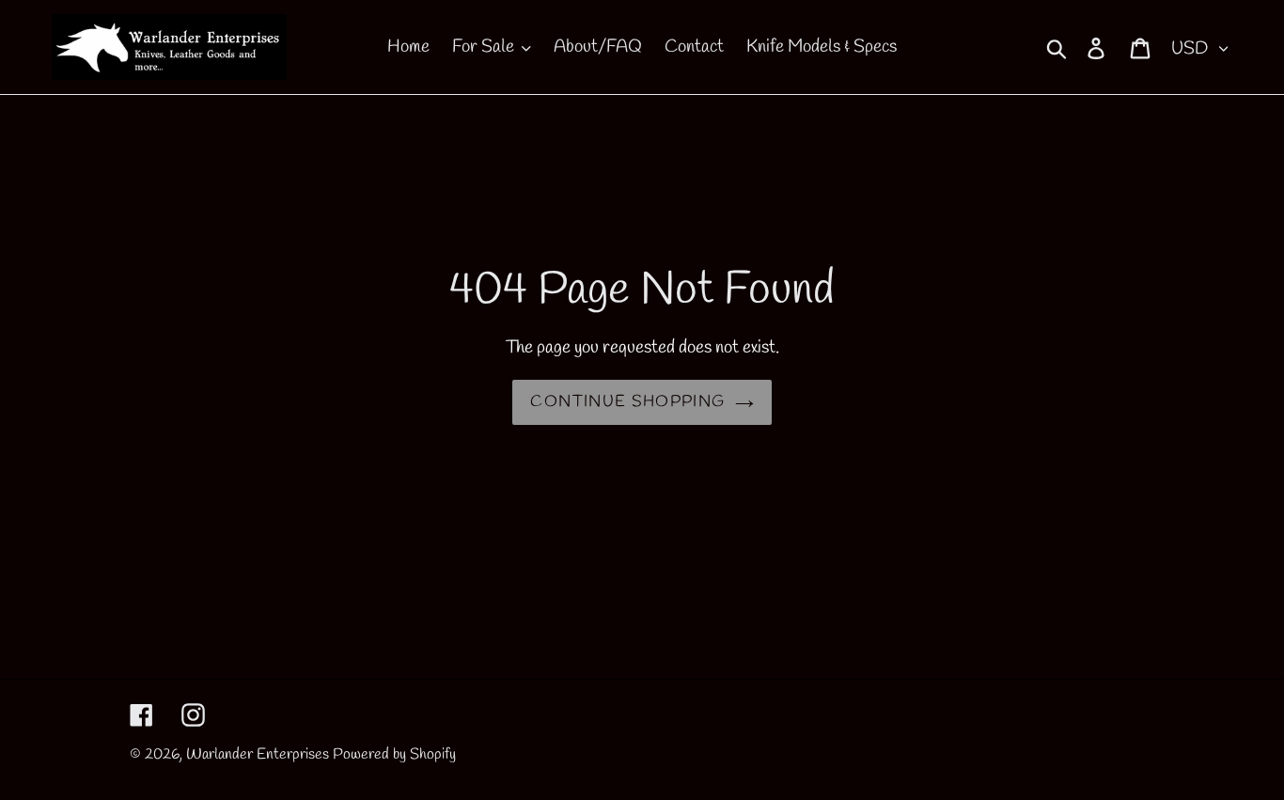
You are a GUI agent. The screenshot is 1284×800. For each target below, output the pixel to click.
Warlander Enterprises (257, 754)
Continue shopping (627, 402)
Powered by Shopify (394, 754)
